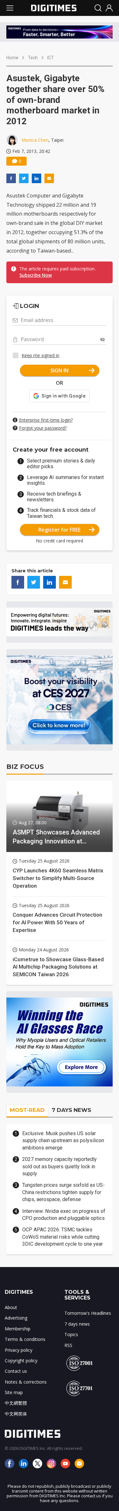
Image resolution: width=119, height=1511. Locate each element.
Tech (33, 57)
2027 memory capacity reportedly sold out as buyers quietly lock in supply (59, 1166)
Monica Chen (35, 140)
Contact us (16, 1371)
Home (12, 57)
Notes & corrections (26, 1382)
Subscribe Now (35, 275)
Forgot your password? (43, 428)
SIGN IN (59, 370)
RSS (68, 1345)
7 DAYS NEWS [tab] (71, 1110)
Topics (71, 1334)
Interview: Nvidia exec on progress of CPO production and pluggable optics (63, 1214)
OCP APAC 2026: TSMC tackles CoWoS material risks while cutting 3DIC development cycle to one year (62, 1237)
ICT (50, 57)
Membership (17, 1329)
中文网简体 (16, 1414)
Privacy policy (18, 1350)
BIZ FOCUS (25, 766)
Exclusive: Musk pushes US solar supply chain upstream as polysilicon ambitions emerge (63, 1140)
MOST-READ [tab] (27, 1110)
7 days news (77, 1324)
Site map (14, 1392)
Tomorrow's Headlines (87, 1313)
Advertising (16, 1318)
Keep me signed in (40, 355)
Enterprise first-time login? (46, 420)
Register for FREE (59, 529)
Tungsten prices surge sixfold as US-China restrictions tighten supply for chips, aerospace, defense (63, 1192)
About (11, 1307)
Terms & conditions (25, 1339)
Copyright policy (21, 1360)
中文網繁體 (16, 1403)
